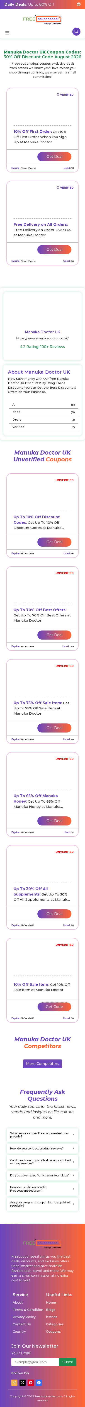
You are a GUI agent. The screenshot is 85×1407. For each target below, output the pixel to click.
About (18, 1302)
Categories (55, 1324)
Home (51, 1302)
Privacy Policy (24, 1317)
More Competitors (42, 1063)
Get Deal (54, 156)
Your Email (21, 1353)
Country (19, 1331)
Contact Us (22, 1324)
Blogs (50, 1310)
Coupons (53, 1331)
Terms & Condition (28, 1310)
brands (51, 1317)
